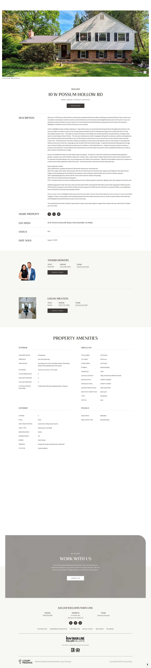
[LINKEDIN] (80, 623)
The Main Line (75, 629)
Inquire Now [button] (75, 105)
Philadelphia (42, 629)
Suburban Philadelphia (58, 629)
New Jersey (100, 629)
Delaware (110, 629)
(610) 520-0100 (47, 615)
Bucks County (87, 629)
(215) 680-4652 (65, 266)
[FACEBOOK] (71, 623)
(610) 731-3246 (64, 305)
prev (8, 72)
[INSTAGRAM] (75, 623)
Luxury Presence (65, 661)
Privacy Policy (127, 661)
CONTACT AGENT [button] (58, 272)
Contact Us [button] (75, 578)
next (13, 72)
